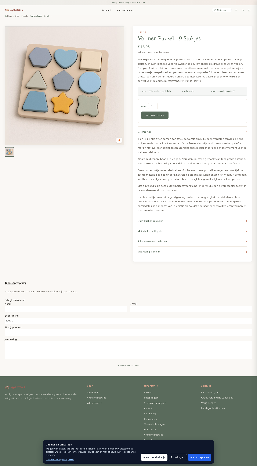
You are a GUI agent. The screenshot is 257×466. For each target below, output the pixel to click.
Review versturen (128, 365)
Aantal (144, 106)
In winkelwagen (155, 115)
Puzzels (24, 16)
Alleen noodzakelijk (154, 457)
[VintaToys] (14, 10)
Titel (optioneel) (13, 327)
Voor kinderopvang (125, 10)
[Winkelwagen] (249, 10)
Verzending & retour (149, 251)
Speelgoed (106, 10)
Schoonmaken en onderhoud (153, 241)
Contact (148, 408)
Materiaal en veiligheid (150, 231)
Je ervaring (11, 339)
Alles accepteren (199, 457)
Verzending (150, 413)
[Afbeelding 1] (9, 152)
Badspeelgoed (151, 397)
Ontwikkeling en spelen (150, 220)
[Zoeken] (236, 10)
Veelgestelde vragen (154, 424)
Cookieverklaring (53, 459)
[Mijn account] (243, 10)
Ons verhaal (150, 429)
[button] (64, 85)
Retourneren (150, 419)
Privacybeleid (68, 459)
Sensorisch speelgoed (155, 403)
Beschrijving (144, 131)
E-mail (133, 304)
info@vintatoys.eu (210, 392)
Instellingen (177, 457)
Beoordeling (12, 315)
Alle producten (94, 403)
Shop (17, 16)
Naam (8, 304)
